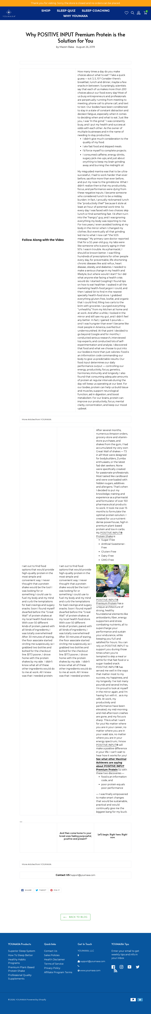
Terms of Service (54, 963)
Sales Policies (51, 955)
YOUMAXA (21, 999)
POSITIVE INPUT (106, 745)
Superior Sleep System (21, 951)
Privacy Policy (52, 968)
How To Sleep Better (20, 955)
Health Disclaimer (54, 959)
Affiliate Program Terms (58, 972)
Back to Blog (78, 917)
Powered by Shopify (36, 999)
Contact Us (50, 951)
